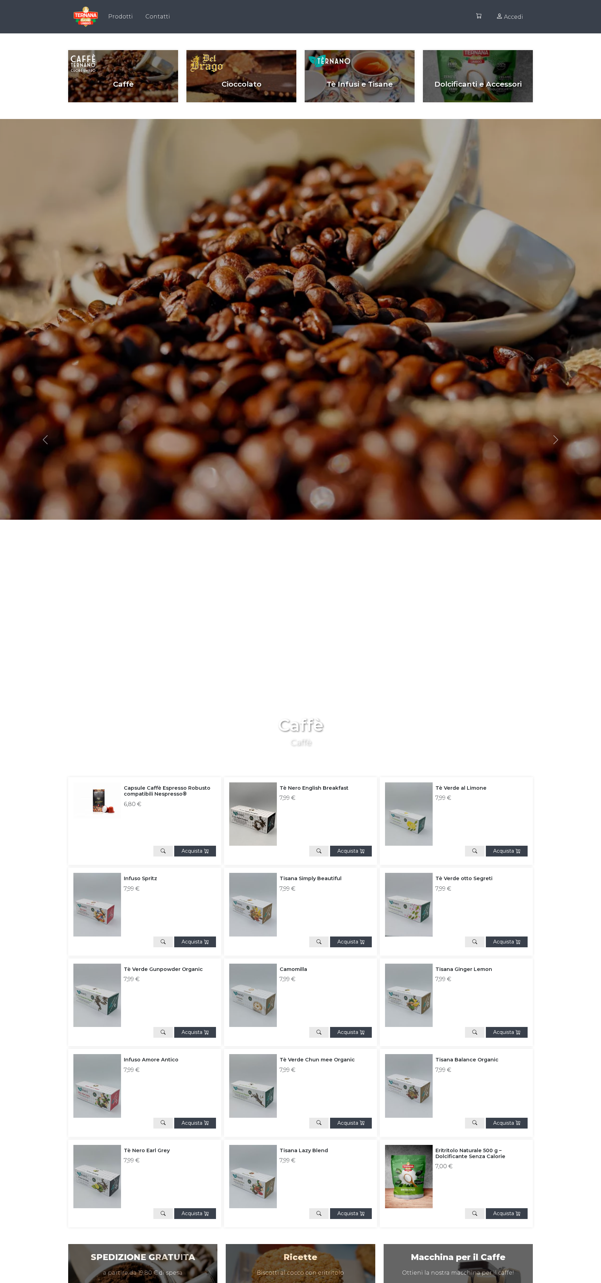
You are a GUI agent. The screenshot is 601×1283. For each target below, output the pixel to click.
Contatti (157, 16)
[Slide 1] (307, 751)
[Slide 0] (294, 751)
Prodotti (120, 16)
